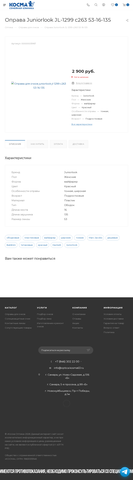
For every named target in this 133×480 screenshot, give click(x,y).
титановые (27, 245)
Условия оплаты (112, 314)
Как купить (37, 144)
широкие (66, 237)
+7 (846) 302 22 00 (67, 361)
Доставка (78, 144)
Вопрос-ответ (111, 327)
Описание (15, 144)
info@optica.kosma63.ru (69, 367)
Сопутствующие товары (18, 327)
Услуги (42, 307)
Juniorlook (71, 245)
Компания (79, 307)
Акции (75, 323)
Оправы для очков (15, 314)
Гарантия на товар (114, 323)
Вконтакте (66, 403)
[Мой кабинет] (103, 5)
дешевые (112, 237)
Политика (109, 332)
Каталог (11, 307)
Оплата (58, 144)
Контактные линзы (15, 323)
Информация (113, 307)
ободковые (13, 237)
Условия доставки (114, 318)
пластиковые (31, 237)
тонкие (80, 237)
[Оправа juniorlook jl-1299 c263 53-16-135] (38, 85)
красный (42, 245)
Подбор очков (45, 314)
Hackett (57, 245)
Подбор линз (44, 318)
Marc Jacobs (95, 237)
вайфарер (50, 237)
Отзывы (76, 318)
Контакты (77, 327)
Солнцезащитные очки (17, 318)
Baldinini (11, 245)
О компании (78, 314)
